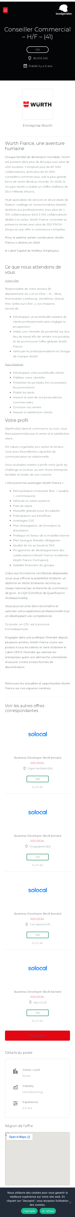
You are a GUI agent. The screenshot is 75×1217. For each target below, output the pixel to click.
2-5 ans (27, 1108)
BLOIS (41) (40, 58)
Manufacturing (32, 1092)
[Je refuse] (70, 1202)
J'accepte (29, 1211)
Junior (26, 1076)
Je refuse (48, 1211)
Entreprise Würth (37, 126)
